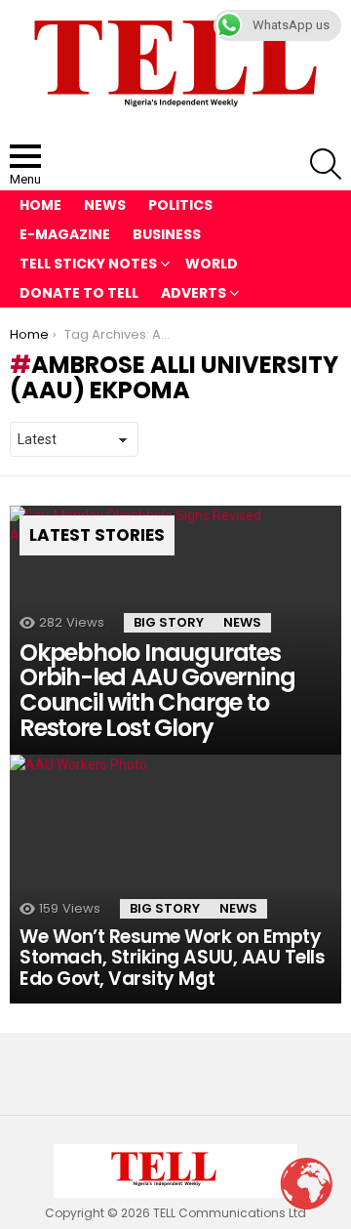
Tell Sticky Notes (88, 263)
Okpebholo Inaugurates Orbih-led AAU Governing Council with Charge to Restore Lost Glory (157, 690)
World (211, 263)
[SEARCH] (325, 164)
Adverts (193, 293)
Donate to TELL (79, 293)
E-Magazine (65, 234)
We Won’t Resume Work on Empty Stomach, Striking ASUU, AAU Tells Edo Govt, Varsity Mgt (172, 957)
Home (40, 205)
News (105, 205)
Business (167, 234)
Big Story (169, 622)
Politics (180, 205)
